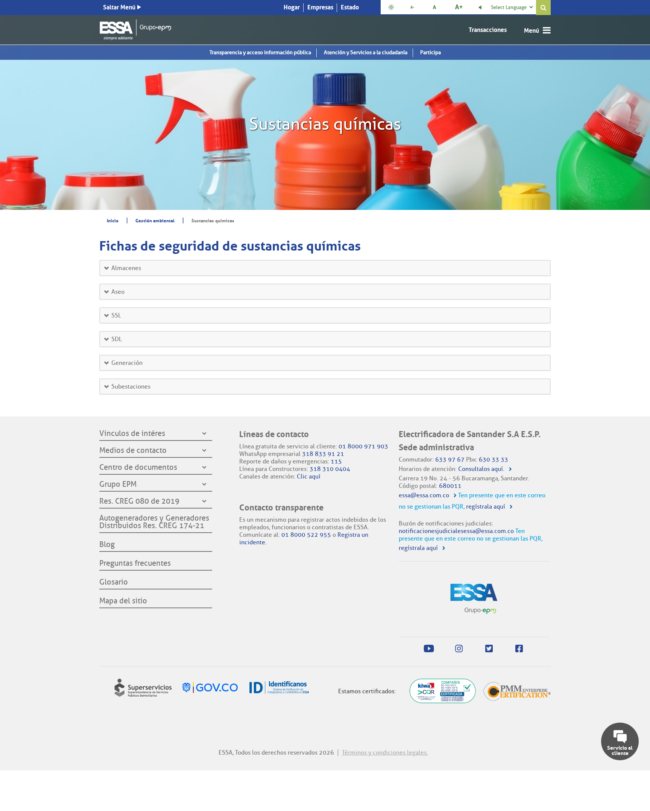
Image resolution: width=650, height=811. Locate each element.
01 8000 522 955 (306, 534)
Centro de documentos (138, 467)
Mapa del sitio (123, 601)
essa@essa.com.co (424, 495)
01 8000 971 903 (363, 446)
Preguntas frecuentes (135, 563)
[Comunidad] (135, 28)
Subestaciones (130, 386)
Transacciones (488, 29)
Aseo (118, 291)
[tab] (325, 268)
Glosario (113, 582)
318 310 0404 (330, 468)
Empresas (320, 7)
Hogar (292, 7)
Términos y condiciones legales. (385, 752)
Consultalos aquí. (481, 468)
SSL (116, 315)
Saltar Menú (119, 7)
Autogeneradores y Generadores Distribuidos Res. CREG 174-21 (154, 522)
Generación (127, 362)
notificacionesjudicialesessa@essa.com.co (456, 531)
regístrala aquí (485, 506)
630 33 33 (493, 459)
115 (336, 461)
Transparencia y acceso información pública (260, 52)
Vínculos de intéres (132, 434)
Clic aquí (308, 476)
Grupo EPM (118, 484)
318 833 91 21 (323, 453)
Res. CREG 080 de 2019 (139, 501)
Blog (107, 545)
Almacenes (126, 268)
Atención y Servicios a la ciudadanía (365, 52)
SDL (116, 339)
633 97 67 (450, 459)
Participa (430, 52)
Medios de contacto (133, 451)
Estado (350, 7)
